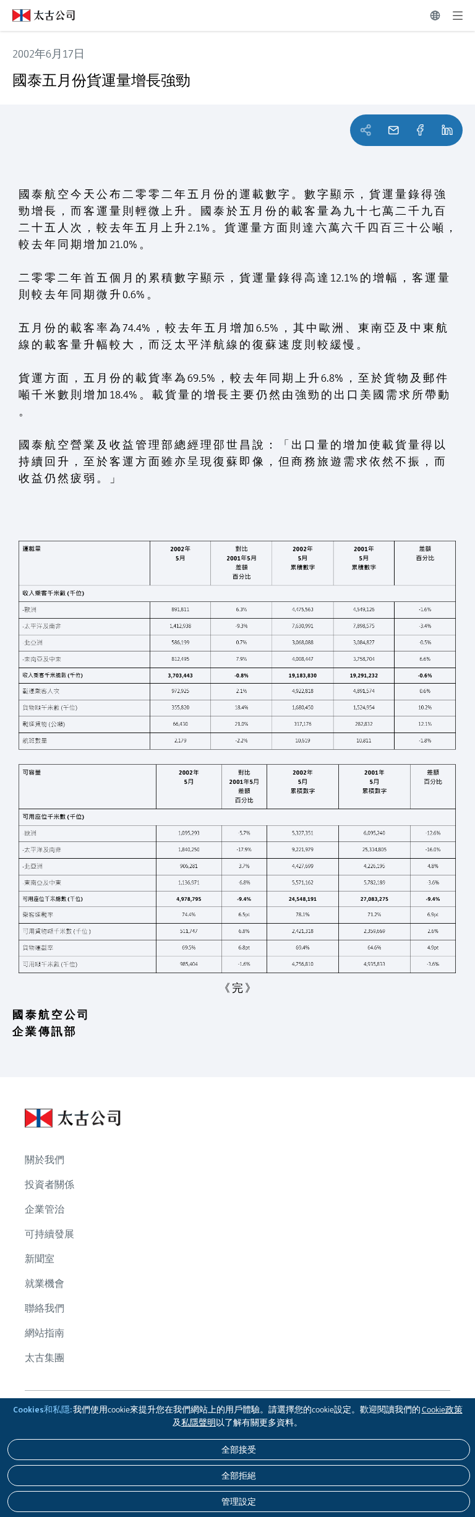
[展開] (458, 15)
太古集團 (44, 1358)
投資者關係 (49, 1184)
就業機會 (44, 1283)
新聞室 (39, 1259)
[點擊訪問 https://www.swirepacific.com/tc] (37, 15)
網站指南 (44, 1333)
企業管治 (44, 1209)
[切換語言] (435, 15)
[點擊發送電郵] (393, 130)
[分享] (420, 130)
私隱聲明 (198, 1422)
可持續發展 (49, 1234)
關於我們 (44, 1160)
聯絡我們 (44, 1308)
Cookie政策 (442, 1409)
